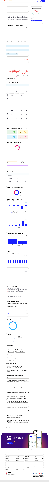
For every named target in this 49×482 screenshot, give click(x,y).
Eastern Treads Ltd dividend (11, 347)
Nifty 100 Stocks (26, 460)
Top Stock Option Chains (27, 454)
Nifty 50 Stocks (17, 460)
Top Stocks (7, 454)
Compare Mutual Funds (27, 467)
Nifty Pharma (7, 460)
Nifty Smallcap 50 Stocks (27, 456)
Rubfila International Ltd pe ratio (11, 358)
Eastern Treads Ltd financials (11, 349)
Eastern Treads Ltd (10, 175)
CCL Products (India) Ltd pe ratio (21, 351)
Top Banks (17, 467)
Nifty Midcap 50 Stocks (18, 456)
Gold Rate (7, 469)
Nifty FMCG (36, 458)
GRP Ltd (10, 181)
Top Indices (17, 454)
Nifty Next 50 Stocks (8, 456)
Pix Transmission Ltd (10, 178)
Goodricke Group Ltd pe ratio (11, 360)
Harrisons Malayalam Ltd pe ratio (20, 358)
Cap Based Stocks (36, 467)
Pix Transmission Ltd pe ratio (11, 353)
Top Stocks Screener (8, 467)
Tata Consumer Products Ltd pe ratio (12, 351)
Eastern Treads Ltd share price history (19, 347)
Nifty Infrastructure (37, 460)
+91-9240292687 (7, 476)
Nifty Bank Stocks (36, 456)
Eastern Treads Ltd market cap (19, 349)
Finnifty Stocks (7, 458)
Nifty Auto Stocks (27, 458)
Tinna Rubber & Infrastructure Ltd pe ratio (20, 353)
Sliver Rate (17, 469)
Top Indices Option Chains (37, 454)
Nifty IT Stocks (17, 458)
